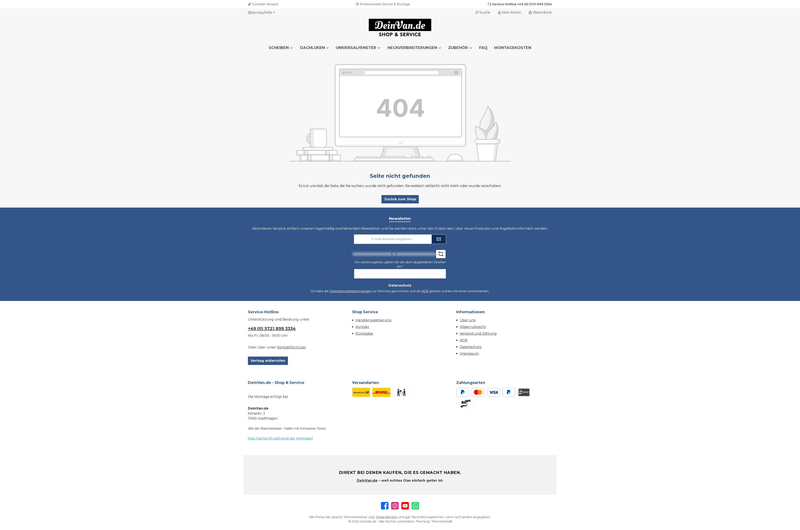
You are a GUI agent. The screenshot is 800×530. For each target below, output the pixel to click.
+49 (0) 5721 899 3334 (534, 4)
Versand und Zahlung (478, 334)
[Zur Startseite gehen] (400, 28)
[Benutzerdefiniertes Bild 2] (381, 392)
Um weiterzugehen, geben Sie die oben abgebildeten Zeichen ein (400, 264)
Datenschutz (471, 347)
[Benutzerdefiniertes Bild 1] (361, 392)
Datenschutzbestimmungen (350, 291)
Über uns (467, 320)
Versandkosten (387, 517)
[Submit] (438, 239)
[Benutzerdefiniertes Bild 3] (401, 392)
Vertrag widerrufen (268, 361)
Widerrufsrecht (473, 327)
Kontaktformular (291, 347)
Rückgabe (364, 334)
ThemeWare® (441, 521)
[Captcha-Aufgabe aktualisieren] (441, 254)
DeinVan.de (367, 480)
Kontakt (362, 327)
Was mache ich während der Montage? (280, 438)
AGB (424, 291)
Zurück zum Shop (400, 199)
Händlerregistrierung (373, 320)
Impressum (469, 354)
